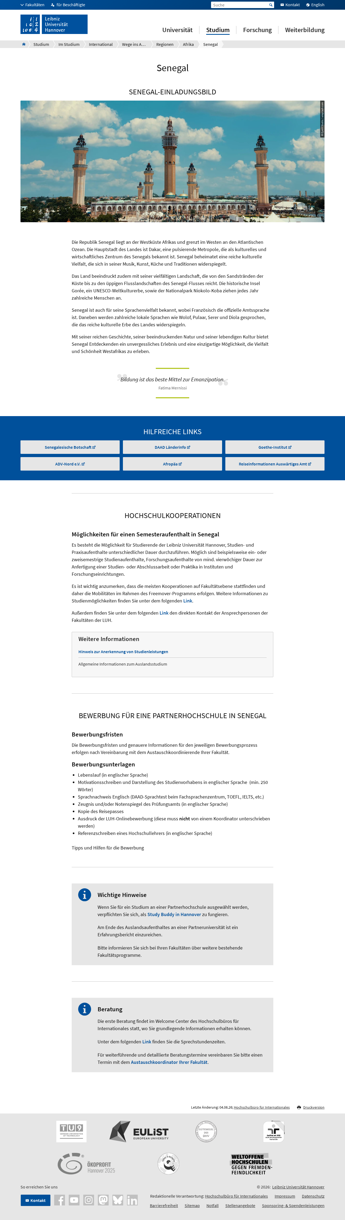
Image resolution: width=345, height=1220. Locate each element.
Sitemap (192, 1205)
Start (271, 5)
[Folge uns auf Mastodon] (103, 1199)
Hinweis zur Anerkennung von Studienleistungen (123, 651)
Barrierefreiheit (164, 1205)
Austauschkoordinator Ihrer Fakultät (169, 1062)
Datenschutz (313, 1196)
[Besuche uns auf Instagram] (88, 1199)
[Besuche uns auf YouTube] (74, 1199)
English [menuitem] (318, 4)
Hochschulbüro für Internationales (262, 1107)
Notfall (212, 1205)
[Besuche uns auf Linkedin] (132, 1199)
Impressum (285, 1196)
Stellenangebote (240, 1205)
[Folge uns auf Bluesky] (117, 1199)
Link (187, 601)
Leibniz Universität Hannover (298, 1187)
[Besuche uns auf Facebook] (59, 1199)
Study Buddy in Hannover (174, 914)
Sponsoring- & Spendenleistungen (293, 1205)
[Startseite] (22, 44)
